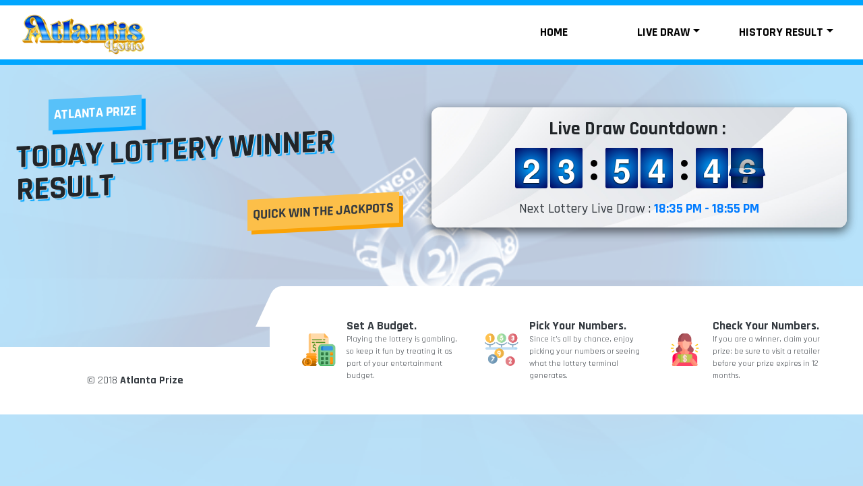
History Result (781, 32)
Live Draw (663, 32)
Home (554, 32)
